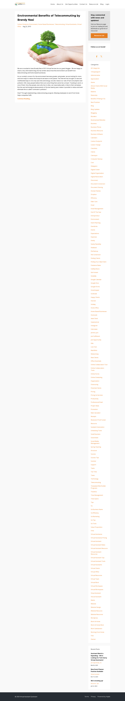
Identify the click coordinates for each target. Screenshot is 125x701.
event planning (95, 223)
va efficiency (95, 513)
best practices (95, 102)
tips (92, 502)
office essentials (96, 361)
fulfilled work (95, 269)
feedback (94, 248)
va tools (93, 523)
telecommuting (60, 24)
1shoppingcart (95, 72)
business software (97, 134)
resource (94, 423)
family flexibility (96, 244)
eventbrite (94, 226)
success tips (95, 458)
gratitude (94, 294)
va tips (93, 520)
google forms (95, 287)
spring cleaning (96, 447)
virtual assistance (96, 534)
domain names (96, 191)
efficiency (94, 198)
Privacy (93, 696)
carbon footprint (23, 24)
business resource (97, 131)
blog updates (95, 109)
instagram (94, 326)
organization (95, 381)
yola (92, 636)
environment (33, 24)
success (93, 454)
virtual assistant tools (98, 561)
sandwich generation (97, 427)
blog (92, 106)
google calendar (96, 279)
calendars (94, 138)
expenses (94, 237)
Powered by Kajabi (103, 696)
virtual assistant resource (99, 548)
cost (92, 162)
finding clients (95, 258)
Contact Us (83, 4)
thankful (94, 492)
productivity (94, 399)
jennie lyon (94, 333)
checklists (94, 148)
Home (53, 4)
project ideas (95, 406)
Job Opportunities (71, 4)
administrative (95, 75)
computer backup (96, 159)
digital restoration (97, 177)
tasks (93, 468)
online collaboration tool (99, 365)
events (93, 230)
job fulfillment (95, 336)
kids (92, 343)
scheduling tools (96, 431)
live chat (94, 347)
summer (93, 461)
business (94, 123)
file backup (94, 251)
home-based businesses (46, 24)
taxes (93, 475)
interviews (94, 329)
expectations (95, 233)
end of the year (96, 212)
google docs (95, 283)
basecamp (94, 95)
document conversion (98, 184)
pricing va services (97, 395)
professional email (97, 402)
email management (97, 209)
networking (94, 354)
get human (94, 272)
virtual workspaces (97, 589)
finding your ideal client (98, 262)
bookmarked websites (98, 120)
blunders (94, 116)
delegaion (94, 166)
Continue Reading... (24, 99)
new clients (94, 357)
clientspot (94, 155)
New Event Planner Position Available (97, 670)
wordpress (94, 618)
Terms (87, 696)
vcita (92, 531)
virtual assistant (96, 541)
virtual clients (95, 568)
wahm (93, 600)
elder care (94, 202)
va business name (97, 509)
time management (97, 495)
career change (95, 145)
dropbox (94, 194)
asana (93, 82)
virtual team (95, 579)
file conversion (96, 255)
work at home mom (97, 625)
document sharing (97, 187)
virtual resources (96, 575)
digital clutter (95, 170)
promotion (94, 409)
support (93, 465)
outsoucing (94, 384)
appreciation (95, 79)
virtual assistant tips (97, 558)
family (93, 240)
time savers (95, 499)
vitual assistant (96, 593)
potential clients (96, 388)
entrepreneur (95, 216)
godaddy (93, 276)
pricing (93, 392)
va (91, 506)
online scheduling (96, 377)
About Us (60, 4)
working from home (97, 632)
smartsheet (94, 438)
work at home (95, 621)
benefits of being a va (98, 99)
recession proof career (98, 420)
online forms (95, 374)
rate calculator (96, 413)
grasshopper (95, 290)
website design (96, 607)
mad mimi (94, 350)
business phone (96, 127)
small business (95, 434)
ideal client (94, 318)
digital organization (97, 173)
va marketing (95, 516)
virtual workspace (97, 586)
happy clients (95, 297)
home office (95, 308)
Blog (101, 4)
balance (93, 92)
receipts (93, 416)
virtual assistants (71, 24)
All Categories (95, 68)
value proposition (96, 527)
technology (94, 479)
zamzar (93, 639)
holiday (93, 304)
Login (107, 4)
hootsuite (94, 315)
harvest (93, 301)
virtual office (95, 572)
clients (93, 152)
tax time (94, 472)
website (93, 604)
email (92, 205)
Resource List (93, 4)
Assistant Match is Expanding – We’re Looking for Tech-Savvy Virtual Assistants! (99, 657)
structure (94, 450)
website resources (97, 614)
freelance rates (96, 265)
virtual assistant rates (98, 545)
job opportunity (96, 340)
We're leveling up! (97, 681)
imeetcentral (95, 322)
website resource (96, 611)
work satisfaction (96, 628)
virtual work (95, 582)
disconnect (94, 180)
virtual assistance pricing (99, 538)
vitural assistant (96, 597)
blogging (94, 113)
